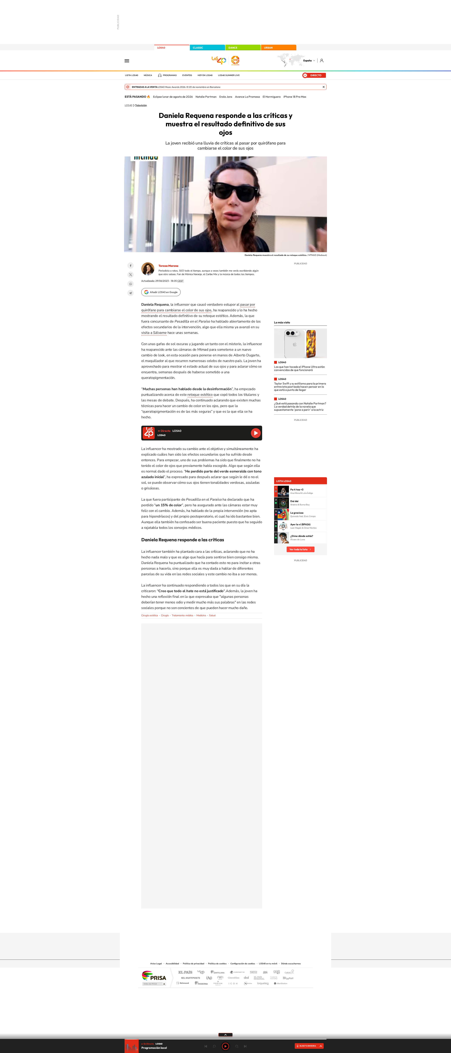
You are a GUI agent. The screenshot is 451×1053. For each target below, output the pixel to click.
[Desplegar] (225, 1034)
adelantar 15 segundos (237, 1046)
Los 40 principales (202, 972)
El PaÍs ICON (233, 982)
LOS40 (161, 47)
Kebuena (285, 977)
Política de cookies (217, 963)
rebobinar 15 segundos (214, 1046)
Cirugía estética (149, 615)
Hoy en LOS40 (205, 75)
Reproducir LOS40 (256, 433)
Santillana (218, 972)
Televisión (141, 105)
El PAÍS (185, 972)
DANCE (232, 47)
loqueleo (263, 982)
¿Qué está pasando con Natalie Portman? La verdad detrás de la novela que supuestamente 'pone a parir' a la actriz (300, 407)
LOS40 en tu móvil (268, 963)
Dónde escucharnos (291, 963)
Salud (212, 615)
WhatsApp (130, 284)
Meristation (280, 982)
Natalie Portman (206, 96)
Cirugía (165, 615)
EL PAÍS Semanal (259, 977)
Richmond (183, 982)
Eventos (187, 75)
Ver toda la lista (298, 549)
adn (275, 972)
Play (225, 1046)
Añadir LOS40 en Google (164, 292)
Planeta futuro (272, 977)
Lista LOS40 (131, 75)
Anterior (206, 1046)
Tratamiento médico (182, 615)
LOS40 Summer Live (229, 75)
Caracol (288, 972)
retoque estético (200, 394)
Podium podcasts (218, 982)
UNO (209, 977)
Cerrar (323, 87)
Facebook (130, 265)
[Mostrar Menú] (129, 60)
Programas (170, 75)
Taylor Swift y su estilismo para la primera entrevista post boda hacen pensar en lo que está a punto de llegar (300, 387)
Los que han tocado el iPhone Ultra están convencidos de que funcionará (299, 368)
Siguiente (245, 1046)
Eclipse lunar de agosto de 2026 (173, 96)
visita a (154, 332)
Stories (246, 926)
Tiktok (211, 926)
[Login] (322, 60)
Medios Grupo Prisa (153, 984)
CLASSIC (198, 47)
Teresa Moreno (168, 265)
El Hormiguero (272, 96)
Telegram (130, 293)
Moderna (200, 982)
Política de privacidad (193, 963)
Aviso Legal (156, 963)
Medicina (201, 615)
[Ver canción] (283, 491)
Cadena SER (252, 972)
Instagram (204, 926)
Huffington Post (190, 977)
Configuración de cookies (242, 963)
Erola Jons (225, 96)
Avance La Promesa (247, 96)
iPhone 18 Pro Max (294, 96)
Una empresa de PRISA (154, 975)
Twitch (239, 926)
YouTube (218, 926)
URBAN (268, 47)
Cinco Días (233, 977)
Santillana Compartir (237, 972)
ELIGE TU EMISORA (308, 1046)
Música (148, 75)
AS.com (263, 972)
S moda (247, 982)
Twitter (130, 275)
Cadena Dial (246, 977)
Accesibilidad (172, 963)
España (307, 60)
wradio (219, 977)
